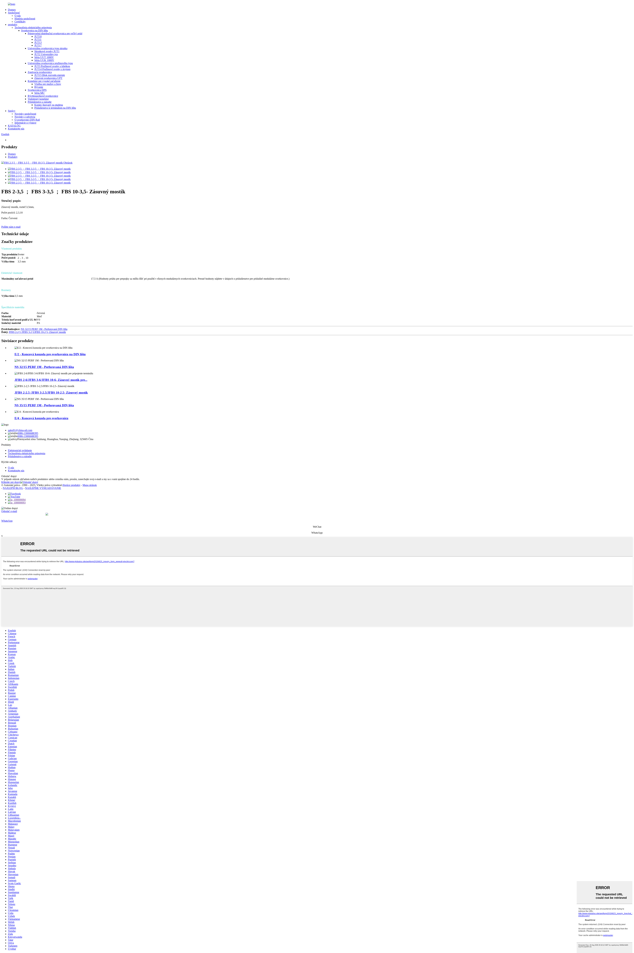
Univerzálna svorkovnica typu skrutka (47, 48)
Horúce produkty (71, 485)
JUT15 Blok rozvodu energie (49, 75)
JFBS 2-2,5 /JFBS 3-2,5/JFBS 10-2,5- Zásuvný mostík (37, 332)
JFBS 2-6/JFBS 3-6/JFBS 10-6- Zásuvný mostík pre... (51, 380)
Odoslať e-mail (9, 511)
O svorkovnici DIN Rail (27, 119)
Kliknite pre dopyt (10, 482)
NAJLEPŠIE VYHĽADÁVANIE (43, 488)
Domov (12, 9)
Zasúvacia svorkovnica (40, 72)
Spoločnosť (14, 12)
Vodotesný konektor (38, 98)
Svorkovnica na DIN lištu (34, 30)
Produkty (13, 157)
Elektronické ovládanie (20, 450)
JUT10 (38, 36)
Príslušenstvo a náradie (40, 101)
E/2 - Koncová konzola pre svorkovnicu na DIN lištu (50, 354)
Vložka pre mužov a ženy (47, 84)
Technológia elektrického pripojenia (33, 27)
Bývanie (38, 87)
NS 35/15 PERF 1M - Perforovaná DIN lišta (44, 405)
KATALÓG (14, 125)
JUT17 (38, 45)
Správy (11, 110)
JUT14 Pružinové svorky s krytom (52, 69)
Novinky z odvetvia (25, 116)
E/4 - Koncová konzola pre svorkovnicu (41, 418)
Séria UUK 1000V (44, 60)
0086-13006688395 (28, 433)
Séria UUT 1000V (44, 57)
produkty (12, 24)
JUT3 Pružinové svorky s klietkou (52, 66)
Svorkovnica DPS (37, 90)
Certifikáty (20, 21)
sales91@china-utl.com (20, 430)
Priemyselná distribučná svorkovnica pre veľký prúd (55, 33)
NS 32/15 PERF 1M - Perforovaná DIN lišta (44, 329)
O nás (18, 15)
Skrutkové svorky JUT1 (46, 51)
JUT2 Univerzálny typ (46, 54)
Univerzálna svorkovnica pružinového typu (50, 63)
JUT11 (37, 39)
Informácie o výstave (25, 122)
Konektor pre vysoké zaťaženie (44, 81)
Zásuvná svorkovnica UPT (48, 78)
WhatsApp (7, 520)
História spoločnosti (25, 18)
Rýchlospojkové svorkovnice (43, 96)
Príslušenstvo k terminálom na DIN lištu (55, 107)
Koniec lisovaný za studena (48, 104)
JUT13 (38, 42)
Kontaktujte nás (16, 128)
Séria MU (39, 93)
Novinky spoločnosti (25, 113)
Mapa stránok (90, 485)
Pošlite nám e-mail (10, 226)
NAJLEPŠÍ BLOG (13, 488)
